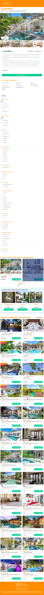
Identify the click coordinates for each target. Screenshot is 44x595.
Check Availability (20, 75)
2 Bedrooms (5, 122)
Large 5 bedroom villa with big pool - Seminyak (11, 530)
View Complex (8, 309)
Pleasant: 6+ (6, 111)
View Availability (16, 279)
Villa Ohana (25, 355)
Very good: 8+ (6, 106)
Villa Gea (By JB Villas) (27, 552)
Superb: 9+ (5, 103)
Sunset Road (7, 336)
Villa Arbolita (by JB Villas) (28, 574)
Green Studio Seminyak (28, 486)
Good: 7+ (5, 108)
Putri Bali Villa (26, 377)
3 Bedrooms (5, 125)
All (3, 101)
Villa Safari (3, 276)
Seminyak (2, 336)
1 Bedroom (5, 120)
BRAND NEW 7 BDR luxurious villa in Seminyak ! (32, 399)
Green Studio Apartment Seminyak (30, 443)
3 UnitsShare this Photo (5, 38)
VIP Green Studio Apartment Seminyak (9, 508)
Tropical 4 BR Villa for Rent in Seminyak (9, 443)
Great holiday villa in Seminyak (7, 377)
